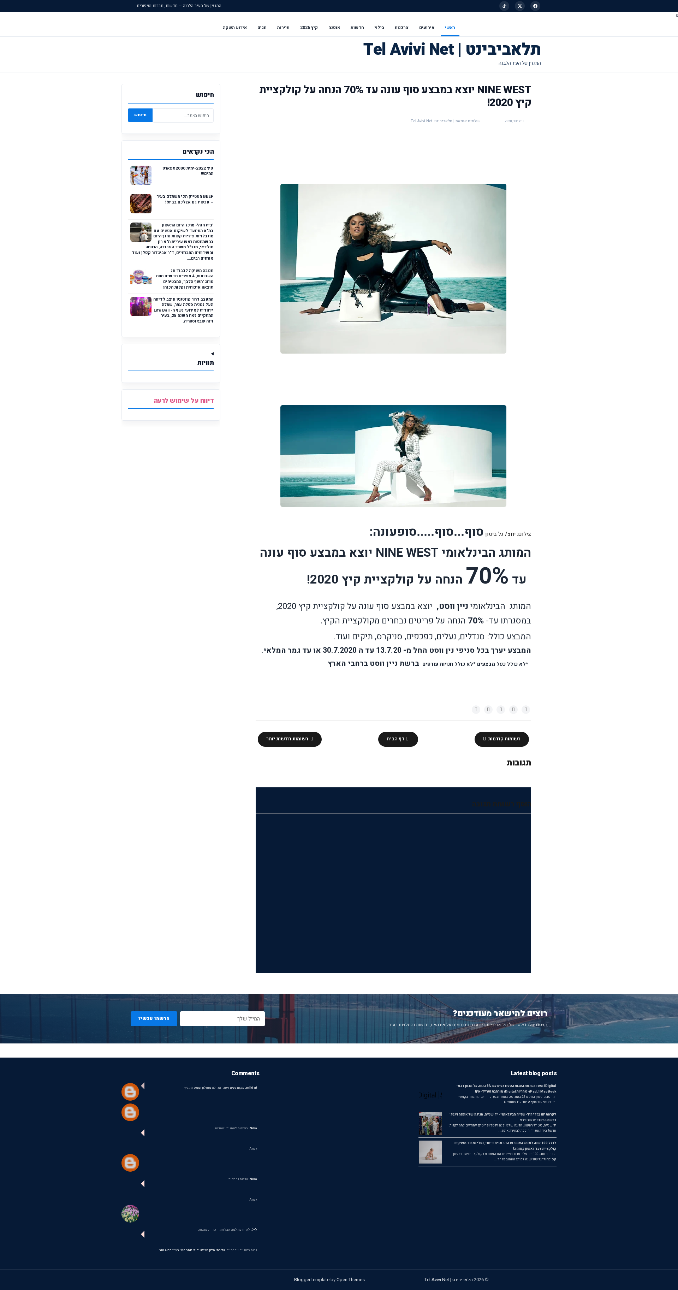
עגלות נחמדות (242, 1179)
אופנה (334, 27)
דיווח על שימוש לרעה (184, 401)
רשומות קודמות (504, 738)
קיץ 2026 (309, 27)
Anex (253, 1149)
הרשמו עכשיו (154, 1018)
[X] (520, 6)
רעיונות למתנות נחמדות (236, 1128)
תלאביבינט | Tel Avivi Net (452, 49)
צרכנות (402, 27)
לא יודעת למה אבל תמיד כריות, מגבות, (227, 1229)
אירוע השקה (235, 27)
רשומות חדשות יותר (287, 738)
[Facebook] (535, 6)
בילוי (379, 27)
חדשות (357, 27)
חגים (262, 27)
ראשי (450, 27)
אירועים (426, 27)
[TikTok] (504, 6)
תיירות (283, 27)
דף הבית (396, 738)
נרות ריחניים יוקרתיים (241, 1250)
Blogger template (311, 1279)
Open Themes (351, 1279)
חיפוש (140, 115)
